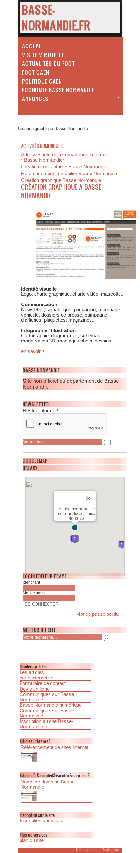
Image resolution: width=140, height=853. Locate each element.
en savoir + (33, 351)
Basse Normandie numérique (51, 705)
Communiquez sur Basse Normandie (47, 697)
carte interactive (36, 677)
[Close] (88, 498)
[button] (74, 527)
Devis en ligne (34, 688)
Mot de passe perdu (97, 614)
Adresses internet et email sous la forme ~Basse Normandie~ (64, 157)
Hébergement (86, 850)
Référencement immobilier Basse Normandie (69, 173)
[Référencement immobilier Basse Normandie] (56, 757)
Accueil (32, 45)
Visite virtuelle (43, 54)
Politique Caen (42, 80)
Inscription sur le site (41, 820)
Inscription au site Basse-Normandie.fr (46, 724)
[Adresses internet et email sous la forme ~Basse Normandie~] (56, 797)
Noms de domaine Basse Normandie (48, 784)
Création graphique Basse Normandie (61, 180)
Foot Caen (35, 72)
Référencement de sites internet (54, 747)
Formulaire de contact (43, 683)
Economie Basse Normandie (58, 89)
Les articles (32, 672)
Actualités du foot (48, 63)
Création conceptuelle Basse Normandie (64, 166)
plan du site (32, 840)
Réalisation (110, 850)
